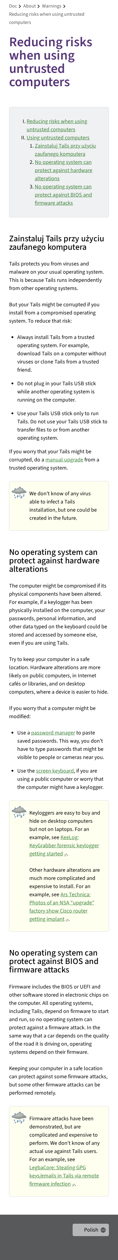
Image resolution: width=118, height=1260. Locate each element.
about (29, 6)
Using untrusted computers (58, 138)
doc (13, 6)
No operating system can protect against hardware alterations (63, 170)
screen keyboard (55, 771)
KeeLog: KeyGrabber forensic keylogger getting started (64, 846)
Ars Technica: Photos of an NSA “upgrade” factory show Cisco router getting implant (61, 907)
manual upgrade (64, 460)
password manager (53, 733)
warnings (51, 6)
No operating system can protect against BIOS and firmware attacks (63, 195)
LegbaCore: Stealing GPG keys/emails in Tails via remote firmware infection (64, 1176)
